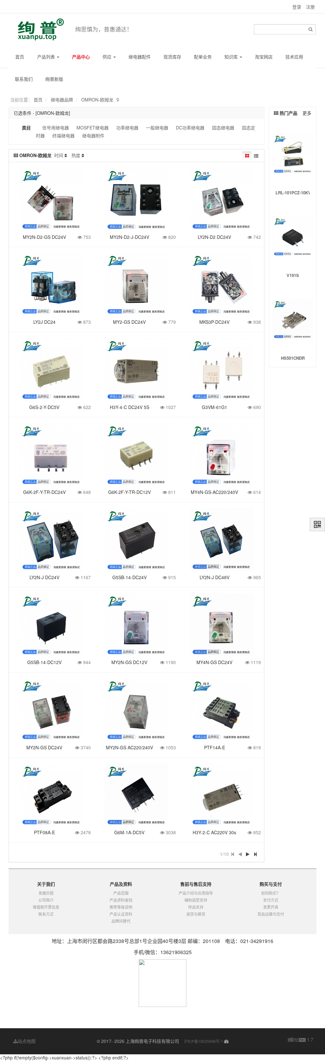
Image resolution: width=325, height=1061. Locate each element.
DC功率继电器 (190, 127)
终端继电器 (63, 135)
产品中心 (81, 56)
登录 (296, 6)
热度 (75, 155)
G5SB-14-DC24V (129, 577)
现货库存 (172, 56)
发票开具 (270, 907)
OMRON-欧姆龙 (97, 99)
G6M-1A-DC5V (129, 832)
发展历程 (46, 893)
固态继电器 (223, 127)
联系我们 (24, 79)
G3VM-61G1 (214, 407)
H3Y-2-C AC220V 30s (214, 832)
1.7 (300, 1039)
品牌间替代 (120, 921)
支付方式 (270, 900)
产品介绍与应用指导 (196, 893)
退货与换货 (195, 914)
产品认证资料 (120, 914)
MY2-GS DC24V (129, 322)
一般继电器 (157, 127)
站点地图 (27, 1041)
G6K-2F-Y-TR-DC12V (129, 492)
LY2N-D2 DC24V (214, 237)
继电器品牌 (62, 99)
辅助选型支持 (195, 900)
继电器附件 (93, 135)
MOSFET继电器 (92, 127)
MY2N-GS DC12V (129, 662)
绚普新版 (54, 79)
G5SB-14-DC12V (44, 662)
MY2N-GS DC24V (44, 747)
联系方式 (46, 914)
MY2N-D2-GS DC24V (44, 237)
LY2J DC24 (44, 322)
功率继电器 (127, 127)
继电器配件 (140, 56)
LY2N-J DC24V (44, 577)
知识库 (231, 56)
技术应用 (294, 56)
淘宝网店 (264, 56)
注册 (310, 6)
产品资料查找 (120, 900)
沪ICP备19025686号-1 (203, 1041)
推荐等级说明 (120, 907)
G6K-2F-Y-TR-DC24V (44, 492)
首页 (19, 56)
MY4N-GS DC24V (214, 662)
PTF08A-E (44, 832)
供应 (108, 56)
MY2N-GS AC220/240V (129, 747)
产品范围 (121, 893)
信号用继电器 (55, 127)
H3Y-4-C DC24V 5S (129, 407)
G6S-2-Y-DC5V (44, 407)
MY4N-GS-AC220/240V (214, 492)
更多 (306, 113)
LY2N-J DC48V (214, 577)
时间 (58, 155)
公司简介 (46, 900)
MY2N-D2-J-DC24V (129, 237)
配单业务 (203, 56)
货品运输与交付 (270, 914)
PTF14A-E (214, 747)
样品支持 (195, 907)
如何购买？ (270, 893)
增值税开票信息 (46, 907)
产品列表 (46, 56)
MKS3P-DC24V (214, 322)
